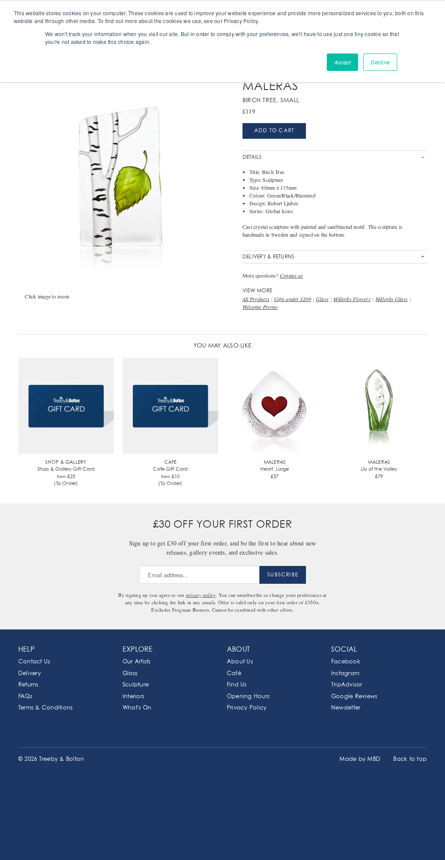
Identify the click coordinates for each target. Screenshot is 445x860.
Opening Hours (248, 696)
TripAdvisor (346, 685)
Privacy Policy (246, 708)
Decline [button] (380, 62)
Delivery (29, 673)
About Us (240, 662)
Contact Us (34, 662)
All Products (255, 298)
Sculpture (136, 685)
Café (234, 673)
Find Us (237, 685)
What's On (137, 708)
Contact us (291, 275)
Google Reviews (354, 696)
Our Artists (137, 662)
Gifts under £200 (292, 298)
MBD (373, 759)
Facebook (345, 662)
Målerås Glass (391, 298)
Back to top (410, 759)
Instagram (345, 673)
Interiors (133, 696)
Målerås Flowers (352, 298)
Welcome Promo (260, 306)
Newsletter (345, 708)
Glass (322, 298)
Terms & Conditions (45, 708)
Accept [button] (342, 62)
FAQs (25, 696)
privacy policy (201, 595)
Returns (28, 685)
